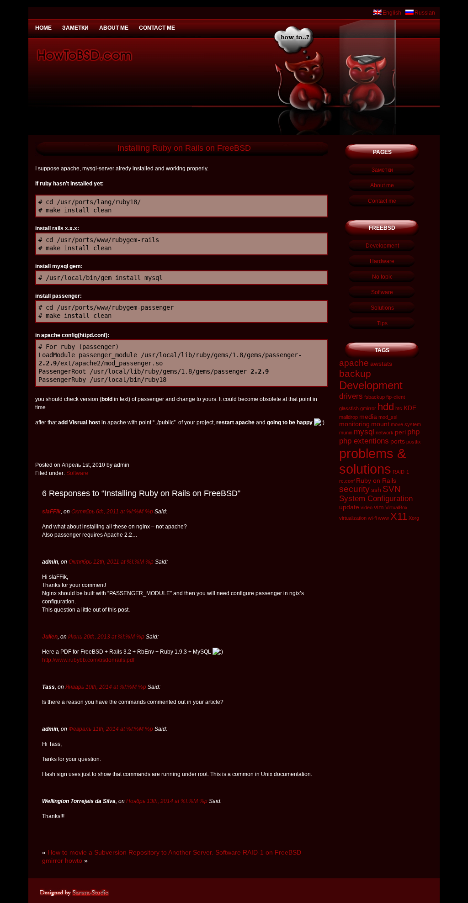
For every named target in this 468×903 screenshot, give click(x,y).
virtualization (353, 518)
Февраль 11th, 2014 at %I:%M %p (111, 729)
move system (406, 424)
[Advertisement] (234, 3)
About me (113, 28)
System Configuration (376, 498)
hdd (386, 406)
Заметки (75, 28)
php (413, 432)
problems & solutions (372, 461)
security (354, 489)
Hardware (382, 261)
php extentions (364, 441)
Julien (50, 637)
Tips (382, 323)
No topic (382, 277)
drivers (351, 396)
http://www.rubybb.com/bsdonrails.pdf (88, 660)
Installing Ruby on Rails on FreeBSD (184, 148)
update (349, 507)
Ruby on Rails (376, 480)
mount (380, 424)
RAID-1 (401, 472)
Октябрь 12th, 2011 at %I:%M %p (111, 562)
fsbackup (374, 397)
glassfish (349, 408)
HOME (43, 28)
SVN (392, 489)
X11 (398, 516)
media (368, 416)
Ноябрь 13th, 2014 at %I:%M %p (166, 801)
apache (354, 363)
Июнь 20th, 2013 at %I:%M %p (106, 637)
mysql (364, 432)
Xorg (414, 518)
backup (355, 373)
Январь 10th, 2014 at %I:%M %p (105, 687)
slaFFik (51, 511)
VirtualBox (396, 507)
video (366, 507)
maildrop (348, 417)
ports (397, 441)
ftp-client (395, 397)
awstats (381, 363)
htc (398, 408)
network (385, 432)
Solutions (382, 308)
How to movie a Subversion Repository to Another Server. (130, 852)
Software (77, 473)
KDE (410, 408)
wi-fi (372, 518)
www (383, 518)
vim (379, 507)
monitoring (354, 424)
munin (345, 432)
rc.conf (347, 481)
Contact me (157, 28)
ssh (376, 489)
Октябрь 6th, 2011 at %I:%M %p (112, 511)
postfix (413, 441)
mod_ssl (387, 417)
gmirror (368, 408)
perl (400, 432)
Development (382, 246)
